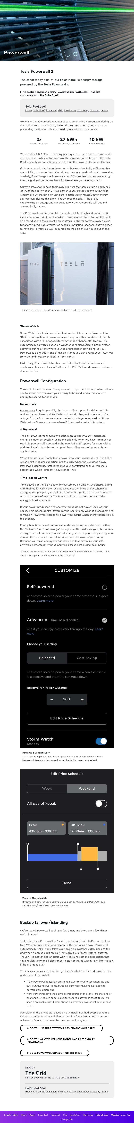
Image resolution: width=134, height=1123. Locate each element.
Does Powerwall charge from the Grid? (56, 1052)
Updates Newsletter (120, 1115)
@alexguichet (67, 1119)
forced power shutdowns (97, 367)
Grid (60, 110)
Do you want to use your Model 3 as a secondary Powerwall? (61, 1040)
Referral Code (102, 1115)
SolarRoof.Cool (11, 1115)
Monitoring (83, 110)
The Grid (35, 1072)
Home (28, 110)
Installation (70, 110)
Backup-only (27, 410)
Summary (95, 110)
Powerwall (51, 110)
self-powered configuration (41, 435)
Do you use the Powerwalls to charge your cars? (62, 1028)
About (104, 110)
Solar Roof (39, 110)
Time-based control (32, 484)
